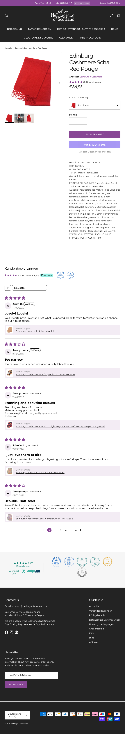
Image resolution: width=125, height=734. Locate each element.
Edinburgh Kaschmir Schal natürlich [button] (35, 331)
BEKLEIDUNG (14, 29)
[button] (76, 82)
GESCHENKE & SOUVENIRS (38, 37)
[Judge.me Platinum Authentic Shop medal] (82, 562)
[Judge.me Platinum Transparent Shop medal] (95, 562)
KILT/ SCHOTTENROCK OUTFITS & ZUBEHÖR (81, 29)
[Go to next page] (81, 530)
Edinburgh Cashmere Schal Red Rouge (31, 48)
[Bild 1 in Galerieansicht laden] (33, 81)
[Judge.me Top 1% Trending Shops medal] (107, 562)
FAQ (91, 633)
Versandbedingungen (100, 610)
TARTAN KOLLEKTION (39, 29)
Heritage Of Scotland (19, 724)
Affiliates (93, 642)
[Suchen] (6, 15)
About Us (94, 606)
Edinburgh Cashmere (91, 76)
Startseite (8, 48)
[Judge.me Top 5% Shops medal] (82, 572)
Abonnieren (16, 684)
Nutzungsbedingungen (101, 624)
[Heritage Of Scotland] (62, 15)
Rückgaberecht (97, 615)
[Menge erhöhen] (84, 121)
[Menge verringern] (72, 121)
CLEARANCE (66, 37)
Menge (73, 114)
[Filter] (8, 288)
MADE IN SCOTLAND (90, 37)
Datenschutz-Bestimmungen (104, 619)
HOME (114, 29)
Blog (91, 637)
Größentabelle (96, 628)
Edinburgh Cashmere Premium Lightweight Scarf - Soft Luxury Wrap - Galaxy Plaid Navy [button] (60, 426)
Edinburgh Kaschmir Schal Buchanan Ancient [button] (40, 472)
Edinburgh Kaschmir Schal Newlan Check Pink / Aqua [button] (44, 518)
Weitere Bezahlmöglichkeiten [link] (95, 152)
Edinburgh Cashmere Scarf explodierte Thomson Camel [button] (45, 374)
